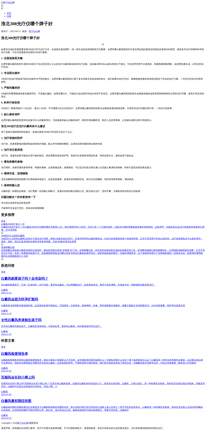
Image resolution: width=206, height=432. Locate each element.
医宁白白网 (34, 31)
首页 (9, 13)
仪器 (9, 16)
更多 (3, 221)
